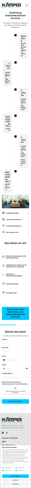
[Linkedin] (3, 433)
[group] (15, 391)
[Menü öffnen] (27, 5)
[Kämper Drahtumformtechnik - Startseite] (11, 5)
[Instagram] (7, 433)
